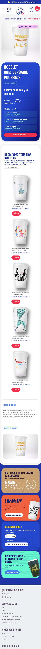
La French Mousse (8, 636)
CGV (3, 610)
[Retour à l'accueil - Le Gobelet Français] (20, 11)
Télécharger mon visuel (14, 515)
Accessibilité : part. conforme (12, 617)
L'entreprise (6, 594)
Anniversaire (16, 19)
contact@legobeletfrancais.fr (16, 544)
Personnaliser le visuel (29, 26)
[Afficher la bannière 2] (5, 2)
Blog (3, 633)
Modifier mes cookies (9, 623)
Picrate (4, 639)
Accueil (6, 19)
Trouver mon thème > (11, 168)
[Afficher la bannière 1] (3, 2)
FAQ (3, 607)
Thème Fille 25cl (10, 83)
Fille (24, 19)
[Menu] (3, 9)
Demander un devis (12, 572)
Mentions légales (7, 613)
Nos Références (7, 597)
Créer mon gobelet (19, 135)
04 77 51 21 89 (10, 536)
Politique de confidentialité (11, 620)
